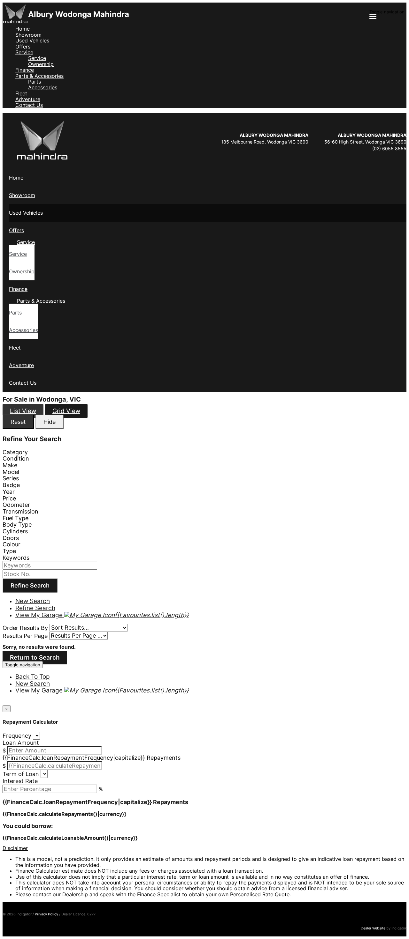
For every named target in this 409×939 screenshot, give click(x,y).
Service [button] (24, 52)
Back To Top (32, 676)
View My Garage (102, 615)
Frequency (17, 735)
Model (11, 472)
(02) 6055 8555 (389, 148)
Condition (16, 458)
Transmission (20, 511)
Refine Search (30, 585)
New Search (32, 601)
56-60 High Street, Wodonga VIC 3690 (365, 141)
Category (15, 452)
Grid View (66, 411)
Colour (11, 544)
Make (10, 465)
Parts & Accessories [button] (39, 76)
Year (9, 491)
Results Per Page (25, 635)
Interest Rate (20, 781)
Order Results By (25, 627)
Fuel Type (15, 518)
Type (9, 551)
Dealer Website (373, 928)
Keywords (16, 557)
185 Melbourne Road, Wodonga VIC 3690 (264, 141)
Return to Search (35, 657)
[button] (204, 848)
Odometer (16, 504)
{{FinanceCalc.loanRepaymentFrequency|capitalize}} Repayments (92, 757)
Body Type (17, 524)
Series (11, 478)
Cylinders (15, 531)
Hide (49, 421)
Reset (18, 421)
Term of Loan (21, 773)
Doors (11, 538)
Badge (11, 485)
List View (23, 411)
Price (9, 498)
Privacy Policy (46, 914)
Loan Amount (21, 742)
